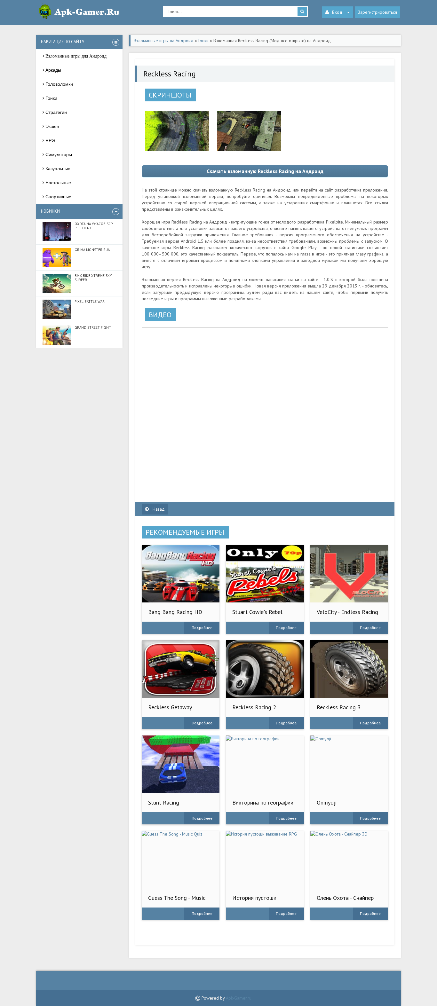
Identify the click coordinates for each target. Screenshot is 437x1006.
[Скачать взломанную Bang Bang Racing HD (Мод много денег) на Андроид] (180, 573)
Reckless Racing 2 (254, 707)
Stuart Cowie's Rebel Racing (257, 615)
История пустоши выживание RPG (254, 901)
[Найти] (302, 11)
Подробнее (202, 627)
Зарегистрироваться (377, 12)
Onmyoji (327, 802)
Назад (158, 509)
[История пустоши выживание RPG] (265, 859)
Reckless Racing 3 (339, 707)
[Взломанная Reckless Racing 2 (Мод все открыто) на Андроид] (265, 669)
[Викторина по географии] (265, 764)
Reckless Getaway (170, 707)
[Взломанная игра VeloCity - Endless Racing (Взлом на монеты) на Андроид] (349, 573)
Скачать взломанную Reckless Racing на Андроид (265, 171)
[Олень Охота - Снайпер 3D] (349, 859)
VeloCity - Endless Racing (347, 612)
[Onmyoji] (349, 764)
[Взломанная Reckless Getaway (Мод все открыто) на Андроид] (180, 669)
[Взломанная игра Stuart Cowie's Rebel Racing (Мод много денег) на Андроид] (265, 573)
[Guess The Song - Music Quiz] (180, 859)
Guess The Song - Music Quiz (176, 901)
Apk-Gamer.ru (238, 998)
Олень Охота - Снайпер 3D (345, 901)
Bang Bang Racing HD (175, 612)
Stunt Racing (163, 802)
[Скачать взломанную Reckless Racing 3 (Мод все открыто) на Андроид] (349, 669)
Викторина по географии (262, 802)
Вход (337, 12)
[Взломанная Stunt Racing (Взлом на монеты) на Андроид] (180, 764)
